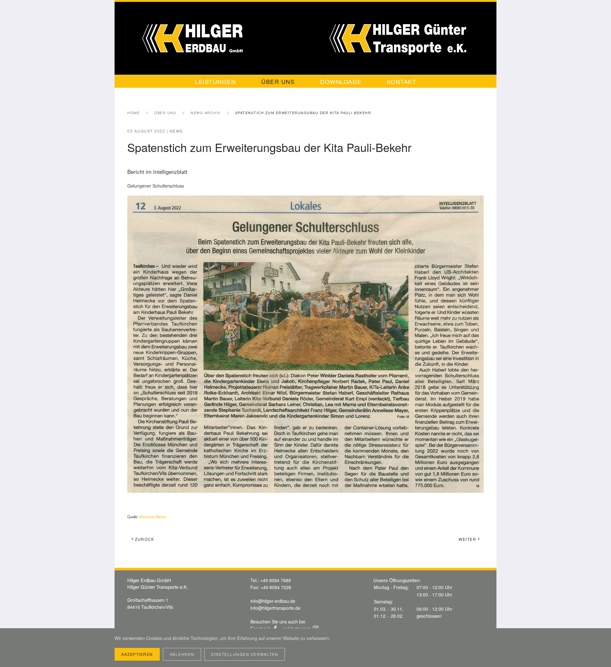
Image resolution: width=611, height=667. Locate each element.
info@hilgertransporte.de (275, 608)
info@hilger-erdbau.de (272, 601)
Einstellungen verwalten (244, 654)
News (176, 131)
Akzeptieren (137, 654)
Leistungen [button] (215, 81)
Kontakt (402, 81)
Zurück (144, 539)
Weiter (467, 539)
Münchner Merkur (153, 516)
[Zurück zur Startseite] (305, 38)
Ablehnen (182, 654)
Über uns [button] (278, 81)
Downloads (341, 81)
